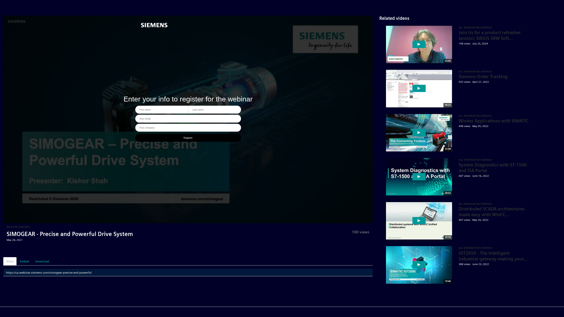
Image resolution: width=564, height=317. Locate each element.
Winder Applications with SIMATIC (493, 120)
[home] (156, 28)
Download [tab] (42, 261)
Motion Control (18, 227)
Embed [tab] (24, 261)
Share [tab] (10, 261)
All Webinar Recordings (475, 71)
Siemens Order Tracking (483, 76)
